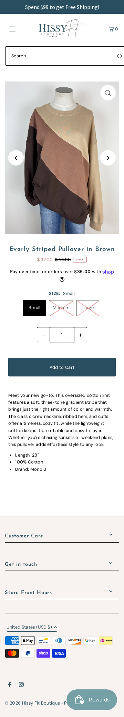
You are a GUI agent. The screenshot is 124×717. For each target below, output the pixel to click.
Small (35, 307)
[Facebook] (9, 685)
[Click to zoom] (108, 93)
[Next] (108, 158)
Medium (61, 307)
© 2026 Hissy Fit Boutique (32, 703)
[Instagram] (21, 685)
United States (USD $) (29, 627)
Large (88, 307)
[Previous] (16, 158)
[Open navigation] (19, 28)
